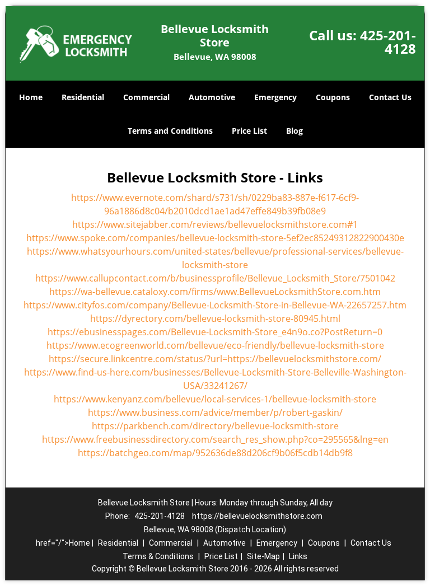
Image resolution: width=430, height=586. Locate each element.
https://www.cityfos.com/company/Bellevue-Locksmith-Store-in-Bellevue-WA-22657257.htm (215, 305)
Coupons (333, 97)
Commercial (146, 97)
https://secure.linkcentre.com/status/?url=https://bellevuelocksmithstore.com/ (215, 359)
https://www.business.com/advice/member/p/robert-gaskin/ (215, 412)
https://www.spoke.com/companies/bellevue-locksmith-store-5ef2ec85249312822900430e (215, 238)
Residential (83, 97)
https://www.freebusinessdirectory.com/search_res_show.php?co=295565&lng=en (215, 439)
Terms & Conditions (158, 556)
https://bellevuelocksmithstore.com (257, 516)
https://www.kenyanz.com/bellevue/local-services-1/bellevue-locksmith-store (215, 399)
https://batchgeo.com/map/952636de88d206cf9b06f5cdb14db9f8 (215, 453)
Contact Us (390, 97)
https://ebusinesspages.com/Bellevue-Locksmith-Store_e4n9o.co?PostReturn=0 (215, 332)
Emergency (275, 97)
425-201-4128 (388, 42)
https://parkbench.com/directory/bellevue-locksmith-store (215, 426)
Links (298, 556)
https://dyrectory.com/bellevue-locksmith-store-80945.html (215, 318)
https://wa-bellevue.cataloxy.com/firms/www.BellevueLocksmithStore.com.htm (215, 291)
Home (31, 97)
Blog (294, 130)
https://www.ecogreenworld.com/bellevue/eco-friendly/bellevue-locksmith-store (215, 345)
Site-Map (263, 556)
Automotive (212, 97)
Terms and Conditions (170, 130)
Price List (249, 130)
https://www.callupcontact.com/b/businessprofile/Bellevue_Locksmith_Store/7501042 (215, 278)
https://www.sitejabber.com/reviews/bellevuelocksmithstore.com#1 (215, 224)
